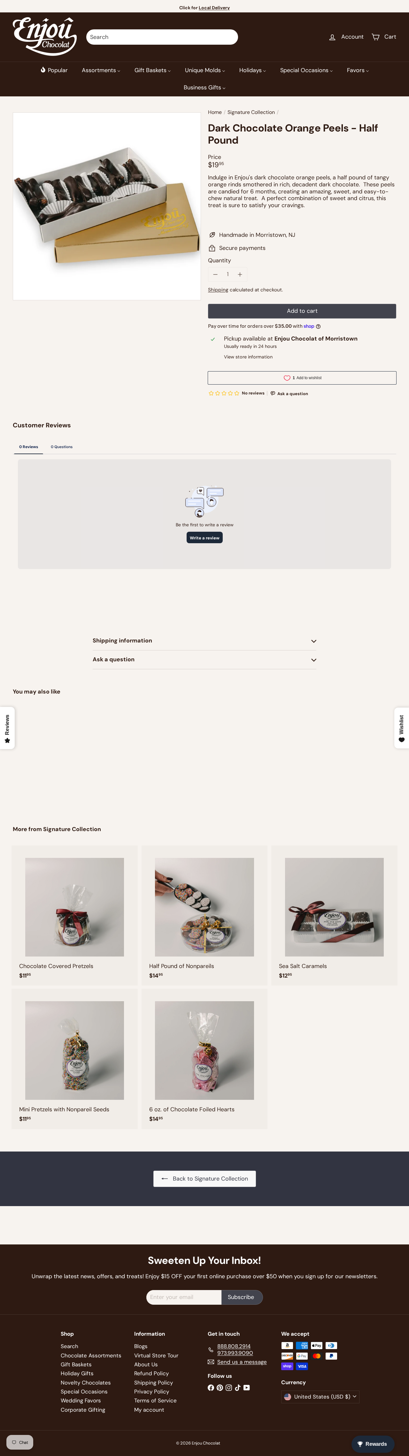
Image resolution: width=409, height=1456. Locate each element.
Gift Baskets (76, 1364)
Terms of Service (155, 1400)
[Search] (230, 37)
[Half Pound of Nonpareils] (204, 915)
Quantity (219, 260)
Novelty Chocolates (86, 1382)
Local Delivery (214, 8)
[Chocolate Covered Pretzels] (74, 915)
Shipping (218, 290)
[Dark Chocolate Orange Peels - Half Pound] (42, 755)
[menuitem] (54, 70)
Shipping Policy (153, 1382)
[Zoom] (107, 206)
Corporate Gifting (83, 1409)
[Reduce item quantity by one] (215, 274)
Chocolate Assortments (91, 1355)
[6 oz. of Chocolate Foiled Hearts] (204, 1059)
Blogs (141, 1346)
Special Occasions (84, 1391)
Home (215, 112)
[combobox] (162, 37)
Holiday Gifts (77, 1373)
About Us (146, 1364)
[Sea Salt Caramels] (334, 915)
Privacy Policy (151, 1391)
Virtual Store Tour (156, 1355)
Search (69, 1346)
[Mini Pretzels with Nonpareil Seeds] (74, 1059)
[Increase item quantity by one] (240, 274)
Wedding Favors (81, 1400)
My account (149, 1409)
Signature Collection (251, 112)
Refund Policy (151, 1373)
